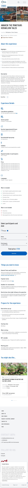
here (16, 113)
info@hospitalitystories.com (8, 438)
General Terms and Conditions (7, 275)
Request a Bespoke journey (8, 418)
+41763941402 (4, 440)
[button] (12, 400)
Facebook (3, 453)
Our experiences (5, 424)
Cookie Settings (5, 484)
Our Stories (4, 416)
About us (4, 413)
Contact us (4, 421)
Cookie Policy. (4, 480)
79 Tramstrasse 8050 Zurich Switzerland (10, 442)
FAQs (3, 426)
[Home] (3, 4)
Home (3, 411)
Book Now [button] (14, 253)
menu (24, 2)
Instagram (3, 455)
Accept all (24, 484)
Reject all (15, 484)
